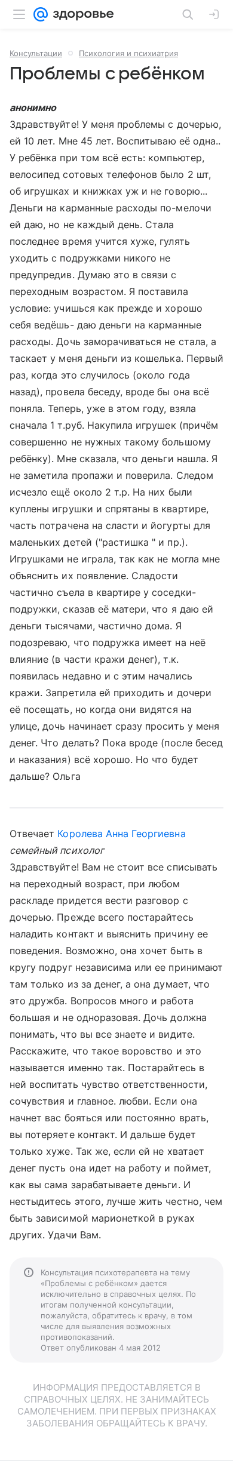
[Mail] (40, 14)
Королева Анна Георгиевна (121, 833)
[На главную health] (81, 14)
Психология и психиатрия (128, 53)
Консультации (36, 53)
